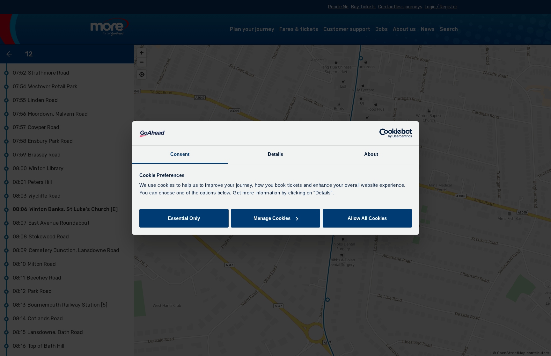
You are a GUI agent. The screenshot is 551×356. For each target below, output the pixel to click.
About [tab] (371, 154)
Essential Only (184, 218)
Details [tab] (275, 154)
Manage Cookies (271, 218)
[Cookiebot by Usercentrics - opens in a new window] (384, 133)
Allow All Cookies (367, 218)
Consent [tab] (179, 154)
